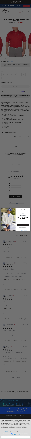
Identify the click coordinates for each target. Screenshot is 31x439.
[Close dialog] (29, 209)
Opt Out (6, 431)
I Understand (15, 436)
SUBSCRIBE (23, 225)
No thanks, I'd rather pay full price (22, 227)
